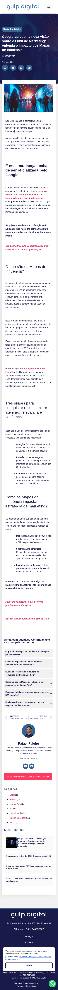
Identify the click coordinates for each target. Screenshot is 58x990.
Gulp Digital (41, 978)
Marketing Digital (12, 29)
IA (10, 809)
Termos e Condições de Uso (26, 983)
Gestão (12, 799)
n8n (11, 822)
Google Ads (15, 804)
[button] (49, 7)
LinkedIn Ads (15, 813)
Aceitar (29, 965)
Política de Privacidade (26, 986)
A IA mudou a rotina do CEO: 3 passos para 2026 (28, 856)
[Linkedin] (31, 766)
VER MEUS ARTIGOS (28, 759)
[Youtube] (25, 766)
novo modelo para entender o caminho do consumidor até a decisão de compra (26, 194)
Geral (12, 795)
